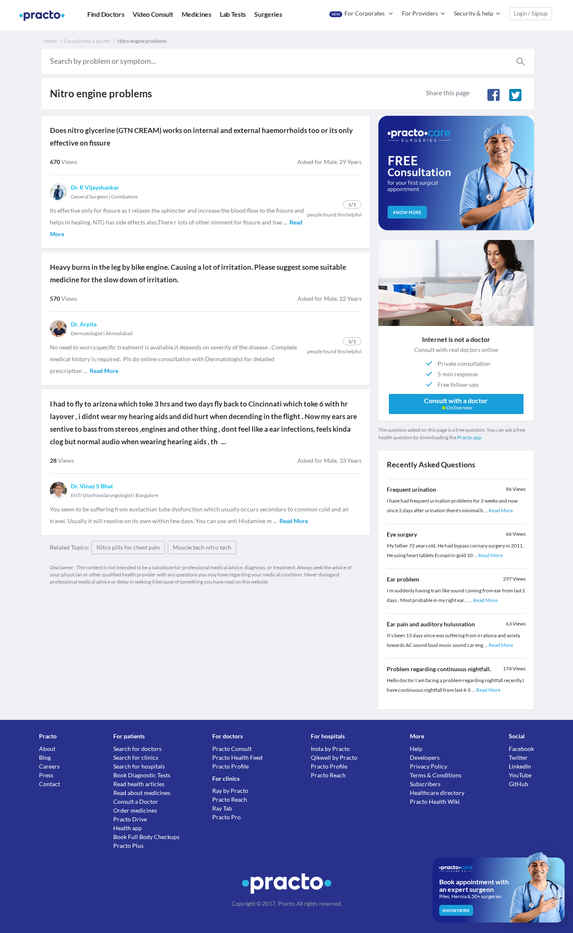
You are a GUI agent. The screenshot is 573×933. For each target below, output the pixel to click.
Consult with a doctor (87, 41)
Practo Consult (232, 748)
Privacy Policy (428, 766)
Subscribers (425, 783)
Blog (45, 757)
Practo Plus (128, 845)
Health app (127, 827)
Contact (49, 783)
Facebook (521, 748)
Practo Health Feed (237, 757)
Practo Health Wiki (435, 801)
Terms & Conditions (435, 775)
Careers (49, 766)
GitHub (518, 783)
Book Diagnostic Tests (141, 775)
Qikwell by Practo (334, 757)
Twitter (518, 757)
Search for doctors (137, 748)
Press (46, 775)
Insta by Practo (330, 748)
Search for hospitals (139, 766)
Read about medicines (141, 792)
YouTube (520, 775)
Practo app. (469, 437)
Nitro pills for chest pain (128, 547)
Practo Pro (226, 817)
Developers (425, 757)
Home (50, 41)
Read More (501, 510)
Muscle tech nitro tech (202, 547)
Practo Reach (229, 799)
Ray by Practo (230, 790)
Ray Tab (222, 808)
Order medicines (135, 810)
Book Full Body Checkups (146, 836)
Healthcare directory (437, 792)
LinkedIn (520, 766)
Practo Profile (230, 766)
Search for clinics (135, 757)
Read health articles (138, 783)
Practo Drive (130, 819)
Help (416, 748)
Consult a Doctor (135, 801)
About (47, 748)
